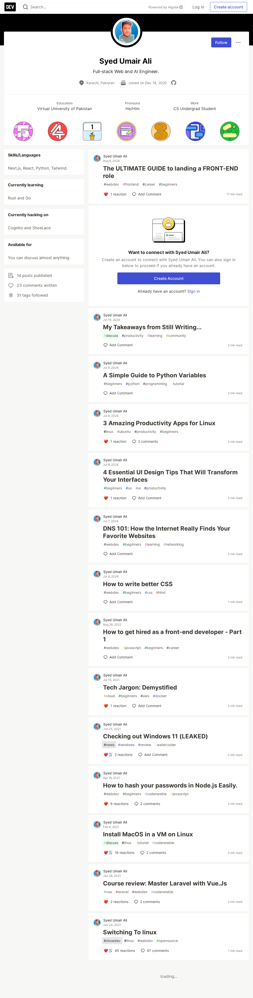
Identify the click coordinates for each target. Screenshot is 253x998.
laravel (122, 892)
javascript (132, 648)
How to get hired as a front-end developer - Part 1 (172, 635)
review (144, 745)
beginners (168, 184)
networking (174, 544)
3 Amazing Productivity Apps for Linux (159, 423)
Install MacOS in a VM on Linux (148, 834)
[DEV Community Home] (10, 7)
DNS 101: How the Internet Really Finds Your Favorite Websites (166, 532)
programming (155, 384)
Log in (198, 6)
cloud (109, 696)
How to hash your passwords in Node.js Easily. (170, 785)
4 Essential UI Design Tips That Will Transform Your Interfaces (170, 476)
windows (126, 745)
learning (154, 335)
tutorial (177, 384)
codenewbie (156, 794)
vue (108, 892)
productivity (133, 335)
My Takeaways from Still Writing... (152, 327)
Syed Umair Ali (115, 156)
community (176, 335)
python (132, 384)
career (149, 184)
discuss (111, 335)
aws (145, 696)
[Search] (25, 7)
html (160, 592)
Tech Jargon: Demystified (140, 687)
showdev (112, 941)
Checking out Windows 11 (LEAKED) (155, 736)
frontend (131, 184)
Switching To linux (130, 932)
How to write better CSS (138, 584)
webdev (111, 184)
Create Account (169, 278)
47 (158, 950)
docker (160, 696)
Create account (228, 6)
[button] (23, 131)
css (148, 592)
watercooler (165, 745)
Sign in (193, 291)
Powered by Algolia (163, 7)
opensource (167, 941)
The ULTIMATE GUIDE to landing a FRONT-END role (170, 172)
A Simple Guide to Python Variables (154, 375)
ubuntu (124, 431)
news (109, 745)
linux (108, 431)
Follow (221, 42)
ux (129, 488)
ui (138, 488)
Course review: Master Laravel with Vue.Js (165, 883)
